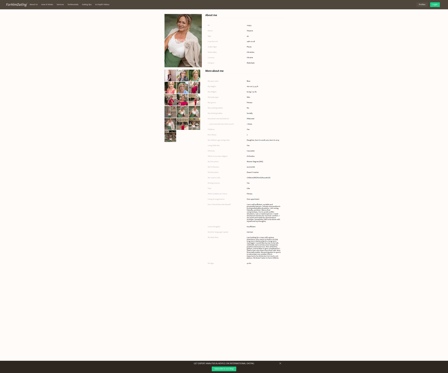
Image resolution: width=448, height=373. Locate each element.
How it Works (47, 5)
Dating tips (87, 5)
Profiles (422, 5)
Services (60, 5)
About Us (34, 5)
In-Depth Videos (102, 5)
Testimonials (73, 5)
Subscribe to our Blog (224, 369)
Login (435, 5)
